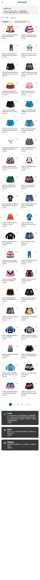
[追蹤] (17, 27)
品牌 (7, 17)
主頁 (2, 17)
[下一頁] (30, 404)
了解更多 (22, 422)
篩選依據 (6, 22)
